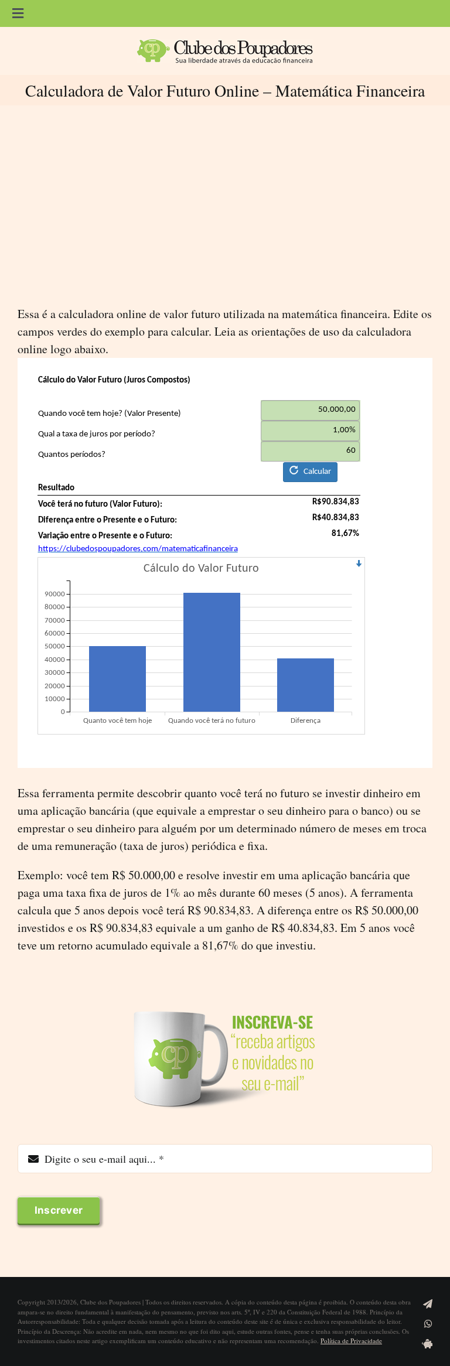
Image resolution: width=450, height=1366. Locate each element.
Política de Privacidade (351, 1340)
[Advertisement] (225, 205)
